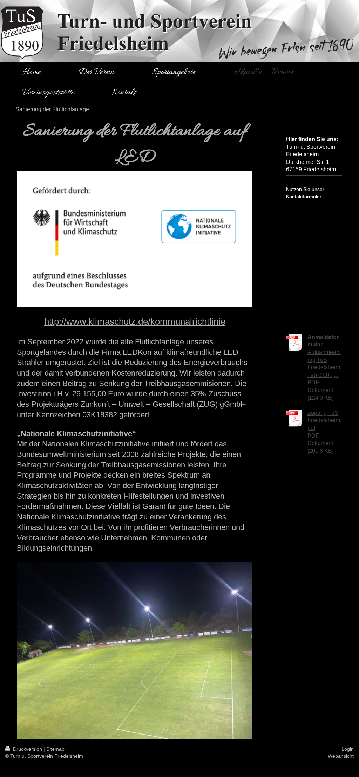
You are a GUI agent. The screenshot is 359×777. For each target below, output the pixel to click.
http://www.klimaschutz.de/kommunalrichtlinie (134, 321)
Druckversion (27, 749)
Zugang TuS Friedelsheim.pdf (324, 420)
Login (347, 749)
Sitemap (55, 749)
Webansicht (341, 756)
